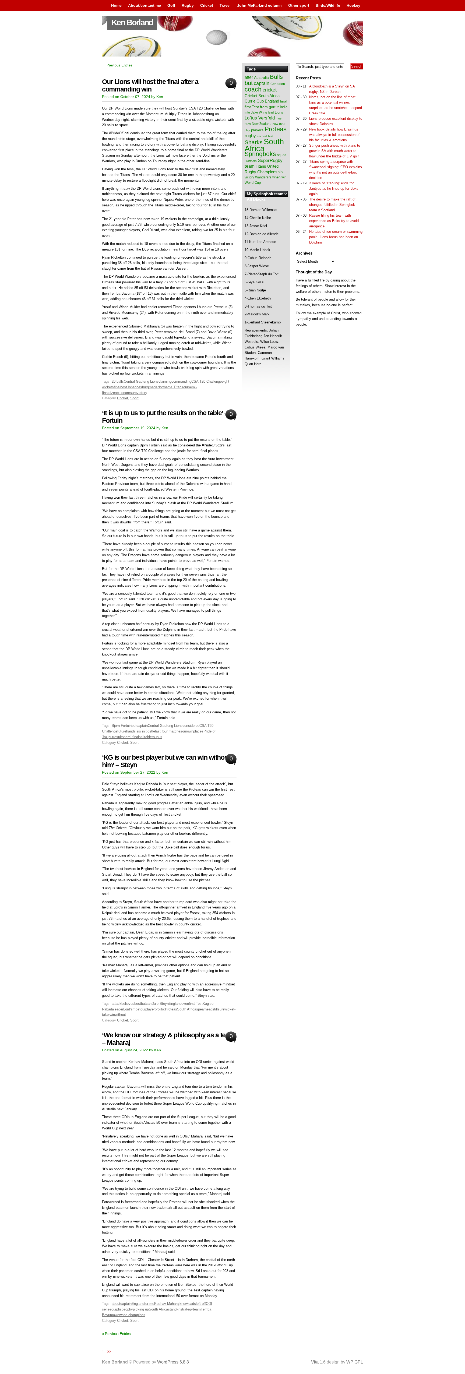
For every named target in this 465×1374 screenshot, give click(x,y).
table (148, 737)
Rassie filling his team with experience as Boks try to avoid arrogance (334, 220)
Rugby (188, 5)
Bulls (276, 76)
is (137, 731)
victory (142, 393)
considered (190, 726)
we (117, 1315)
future (121, 731)
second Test (265, 136)
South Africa (186, 1009)
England (175, 1004)
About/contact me (144, 5)
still (141, 737)
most (136, 1009)
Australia (261, 77)
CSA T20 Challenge (206, 381)
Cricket (206, 5)
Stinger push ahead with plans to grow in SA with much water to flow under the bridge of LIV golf (334, 150)
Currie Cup (254, 101)
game (274, 107)
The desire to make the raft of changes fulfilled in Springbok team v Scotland (332, 204)
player (150, 1009)
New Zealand (262, 124)
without (120, 1015)
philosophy (124, 1309)
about (116, 1304)
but (134, 726)
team (197, 1309)
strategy (186, 1309)
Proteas (171, 1009)
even (185, 1004)
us (160, 737)
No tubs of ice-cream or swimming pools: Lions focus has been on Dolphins (335, 237)
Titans (261, 166)
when (276, 177)
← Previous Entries (117, 65)
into (247, 112)
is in (141, 731)
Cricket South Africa (262, 95)
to (153, 737)
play (247, 130)
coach (253, 89)
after (249, 77)
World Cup (253, 183)
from (264, 107)
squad (281, 155)
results (118, 737)
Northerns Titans (170, 387)
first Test (196, 1004)
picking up (141, 1309)
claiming (164, 381)
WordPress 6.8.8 (173, 1362)
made (153, 387)
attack (116, 1004)
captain (142, 726)
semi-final (131, 737)
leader (118, 1009)
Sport (134, 398)
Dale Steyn (160, 1004)
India (283, 107)
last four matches (168, 731)
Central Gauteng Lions (141, 381)
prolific (160, 1009)
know (183, 1304)
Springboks (260, 153)
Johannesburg (138, 387)
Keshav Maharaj (166, 1304)
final (117, 387)
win (112, 1015)
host (123, 387)
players (257, 130)
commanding (181, 381)
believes (127, 1004)
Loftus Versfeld (260, 118)
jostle (151, 731)
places (198, 731)
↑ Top (106, 1351)
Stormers (251, 161)
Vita (315, 1362)
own (190, 731)
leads (192, 1304)
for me (149, 1304)
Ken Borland (132, 22)
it (146, 731)
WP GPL (354, 1362)
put (110, 737)
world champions (132, 1315)
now (275, 123)
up (156, 737)
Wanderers (263, 177)
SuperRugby (270, 160)
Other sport (298, 5)
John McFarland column (259, 5)
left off (201, 1304)
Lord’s (128, 1009)
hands (131, 731)
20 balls (118, 381)
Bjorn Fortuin (122, 726)
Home (116, 5)
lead (271, 112)
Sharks (254, 142)
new (248, 124)
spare (125, 393)
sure (133, 393)
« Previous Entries (116, 1334)
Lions (279, 112)
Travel (225, 5)
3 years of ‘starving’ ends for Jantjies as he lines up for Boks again (333, 188)
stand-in (174, 1309)
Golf (171, 5)
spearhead (204, 1009)
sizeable (114, 393)
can (149, 1004)
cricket (270, 90)
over (282, 124)
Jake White (259, 112)
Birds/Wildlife (328, 5)
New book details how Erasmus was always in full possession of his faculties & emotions (334, 134)
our (185, 387)
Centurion (277, 84)
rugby (250, 135)
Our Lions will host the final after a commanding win (150, 85)
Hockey (353, 5)
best (137, 1004)
